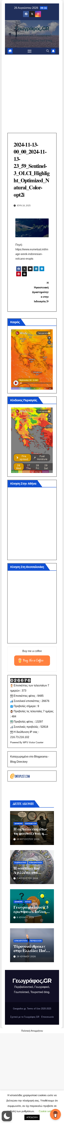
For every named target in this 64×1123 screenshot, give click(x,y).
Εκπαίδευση (30, 823)
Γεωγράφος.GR (32, 28)
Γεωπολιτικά (20, 863)
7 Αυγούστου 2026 (27, 878)
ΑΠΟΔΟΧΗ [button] (32, 1117)
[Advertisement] (32, 88)
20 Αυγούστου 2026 (28, 839)
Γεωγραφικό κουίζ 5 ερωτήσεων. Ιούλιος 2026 (30, 911)
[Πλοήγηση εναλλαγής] (29, 51)
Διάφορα (18, 823)
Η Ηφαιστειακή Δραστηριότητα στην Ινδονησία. (40, 292)
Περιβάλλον (35, 941)
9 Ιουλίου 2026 (25, 917)
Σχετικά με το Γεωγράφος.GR (24, 1017)
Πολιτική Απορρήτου (32, 1030)
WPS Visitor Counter (33, 742)
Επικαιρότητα (35, 863)
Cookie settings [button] (47, 1111)
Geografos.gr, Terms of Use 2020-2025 (32, 1008)
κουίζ (28, 902)
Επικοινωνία (47, 1017)
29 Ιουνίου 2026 (26, 956)
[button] (47, 50)
